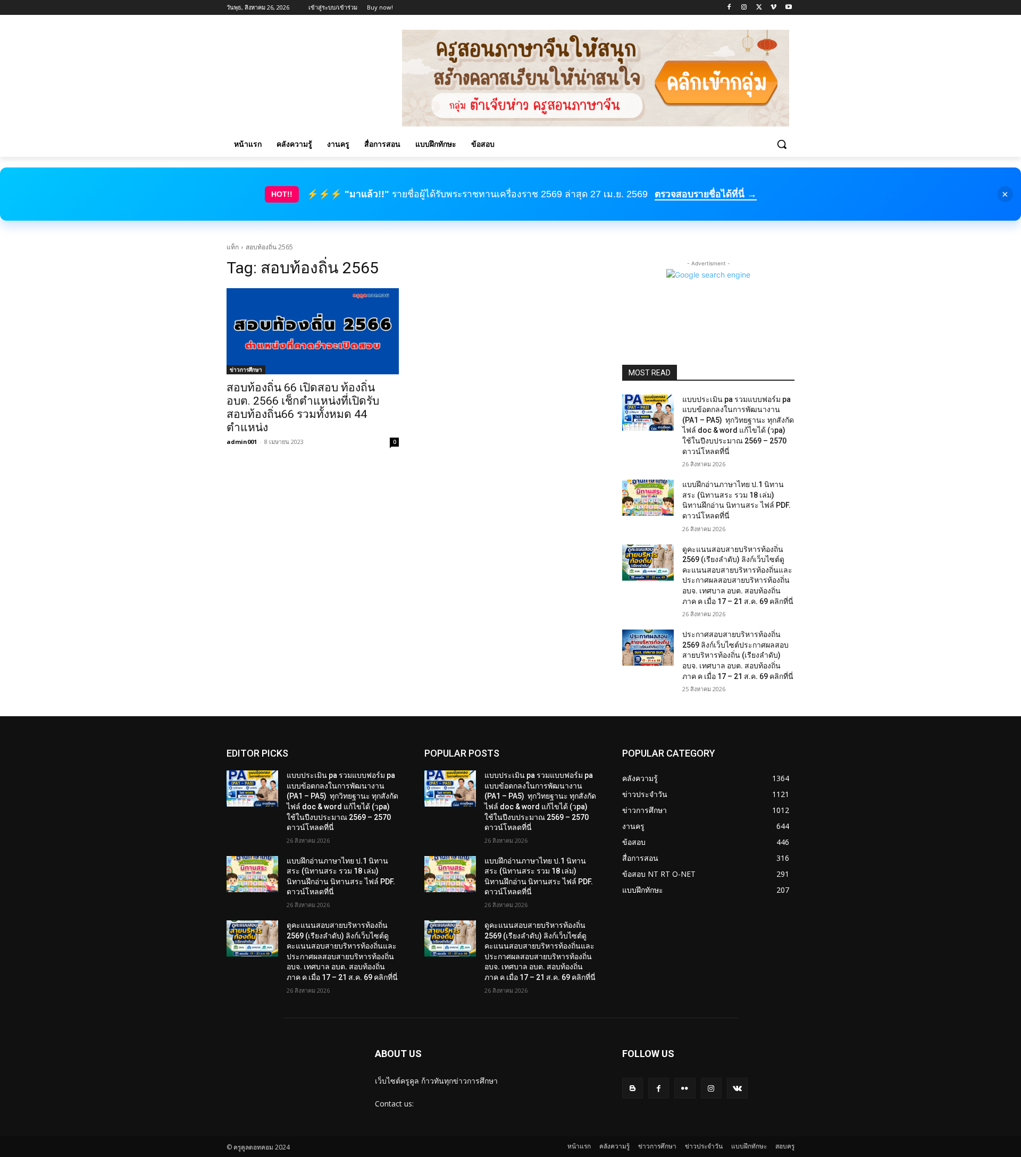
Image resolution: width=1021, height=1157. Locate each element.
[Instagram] (744, 8)
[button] (781, 144)
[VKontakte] (737, 1088)
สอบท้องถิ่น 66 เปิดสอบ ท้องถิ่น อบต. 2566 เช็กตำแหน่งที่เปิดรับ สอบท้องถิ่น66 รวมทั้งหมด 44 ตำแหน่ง (303, 407)
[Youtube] (788, 8)
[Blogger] (632, 1088)
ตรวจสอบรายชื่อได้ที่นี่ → (706, 194)
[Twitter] (759, 8)
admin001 (242, 442)
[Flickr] (684, 1088)
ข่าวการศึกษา (246, 369)
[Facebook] (729, 8)
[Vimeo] (773, 8)
